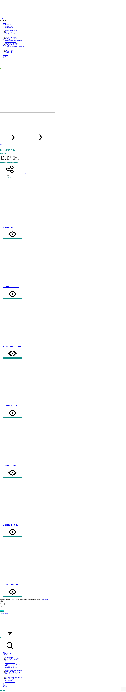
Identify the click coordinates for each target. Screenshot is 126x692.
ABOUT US (5, 684)
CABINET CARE (9, 679)
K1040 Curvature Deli (10, 584)
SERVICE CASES (26, 142)
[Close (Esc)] (4, 690)
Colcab (1, 18)
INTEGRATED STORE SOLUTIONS (13, 670)
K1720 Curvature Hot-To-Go (12, 346)
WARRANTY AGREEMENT (11, 678)
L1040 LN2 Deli (8, 227)
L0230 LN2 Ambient (9, 465)
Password (2, 606)
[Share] (3, 690)
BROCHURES (8, 680)
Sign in (2, 611)
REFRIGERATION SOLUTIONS (12, 672)
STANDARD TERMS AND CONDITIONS (14, 676)
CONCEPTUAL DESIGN (11, 666)
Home (1, 142)
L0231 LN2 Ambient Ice (11, 287)
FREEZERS (7, 660)
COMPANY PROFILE (10, 682)
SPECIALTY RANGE (10, 663)
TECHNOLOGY (6, 669)
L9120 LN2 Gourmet (10, 406)
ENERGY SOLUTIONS (10, 671)
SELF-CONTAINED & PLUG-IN (12, 658)
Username (2, 603)
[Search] (16, 650)
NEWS (4, 685)
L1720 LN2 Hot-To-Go (10, 525)
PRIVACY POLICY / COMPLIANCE (13, 677)
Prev (1, 143)
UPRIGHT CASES (9, 657)
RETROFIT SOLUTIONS (11, 667)
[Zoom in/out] (0, 690)
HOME (4, 652)
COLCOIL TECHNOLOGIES (11, 673)
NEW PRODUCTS (7, 653)
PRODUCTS (5, 654)
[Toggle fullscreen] (1, 690)
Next (1, 144)
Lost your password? (4, 613)
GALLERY (5, 683)
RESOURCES (6, 674)
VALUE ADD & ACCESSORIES (12, 664)
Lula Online (45, 599)
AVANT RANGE (9, 656)
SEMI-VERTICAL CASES (11, 659)
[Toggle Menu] (0, 637)
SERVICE (5, 665)
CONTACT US (6, 686)
